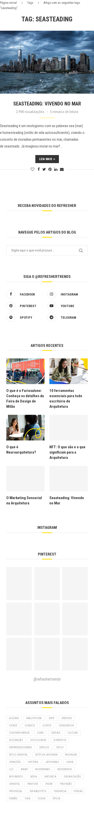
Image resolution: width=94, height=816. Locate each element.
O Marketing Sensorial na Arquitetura (24, 500)
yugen (41, 798)
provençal (16, 791)
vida (27, 798)
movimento (16, 776)
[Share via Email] (62, 169)
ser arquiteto (38, 791)
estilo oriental (18, 754)
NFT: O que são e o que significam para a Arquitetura (67, 452)
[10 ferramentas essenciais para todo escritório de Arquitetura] (68, 371)
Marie (24, 769)
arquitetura (34, 718)
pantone (32, 784)
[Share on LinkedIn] (55, 169)
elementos (59, 740)
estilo (60, 747)
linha (69, 762)
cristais (55, 732)
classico (30, 725)
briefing (67, 718)
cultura (72, 732)
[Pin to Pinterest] (50, 169)
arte (51, 718)
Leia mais (45, 159)
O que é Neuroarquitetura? (21, 450)
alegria (14, 718)
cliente (46, 725)
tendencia (60, 791)
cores (40, 732)
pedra (49, 784)
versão (13, 798)
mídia (33, 776)
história (33, 762)
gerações (15, 762)
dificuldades (38, 740)
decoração (16, 740)
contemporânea (19, 732)
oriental (14, 784)
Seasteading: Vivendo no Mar (47, 104)
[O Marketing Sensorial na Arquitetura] (25, 479)
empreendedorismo (20, 747)
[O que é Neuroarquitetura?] (25, 427)
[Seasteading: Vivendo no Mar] (47, 62)
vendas (78, 791)
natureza (50, 776)
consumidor (66, 725)
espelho (44, 747)
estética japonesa (46, 754)
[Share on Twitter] (44, 169)
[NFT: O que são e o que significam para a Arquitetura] (68, 427)
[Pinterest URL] (19, 583)
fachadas (71, 754)
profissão (66, 784)
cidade (13, 725)
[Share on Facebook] (39, 169)
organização (72, 776)
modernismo (42, 769)
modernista (64, 769)
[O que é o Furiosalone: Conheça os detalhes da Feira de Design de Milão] (25, 371)
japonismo (52, 762)
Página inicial (8, 3)
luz (11, 769)
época (56, 798)
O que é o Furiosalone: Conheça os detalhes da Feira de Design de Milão (25, 398)
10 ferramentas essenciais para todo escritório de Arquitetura (65, 398)
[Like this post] (32, 169)
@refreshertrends (47, 679)
